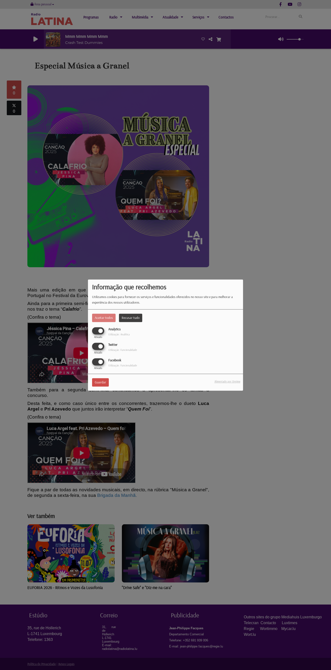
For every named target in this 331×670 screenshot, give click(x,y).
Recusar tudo (131, 317)
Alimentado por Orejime (227, 381)
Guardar (100, 382)
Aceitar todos (104, 317)
